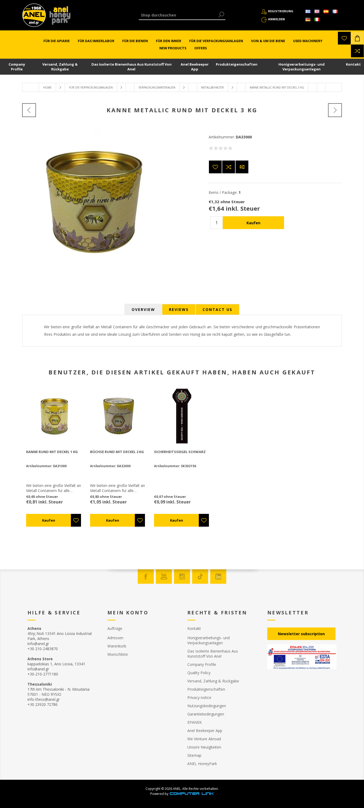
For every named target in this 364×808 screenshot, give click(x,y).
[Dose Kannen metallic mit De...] (335, 110)
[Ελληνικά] (308, 11)
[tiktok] (200, 576)
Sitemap (194, 755)
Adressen (115, 637)
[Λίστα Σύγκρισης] (357, 51)
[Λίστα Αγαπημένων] (344, 38)
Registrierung (280, 11)
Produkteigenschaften (236, 64)
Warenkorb (116, 646)
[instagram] (182, 576)
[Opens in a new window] (191, 793)
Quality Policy (199, 672)
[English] (317, 11)
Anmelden (276, 19)
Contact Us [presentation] (217, 309)
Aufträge (114, 628)
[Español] (326, 11)
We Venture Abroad (204, 738)
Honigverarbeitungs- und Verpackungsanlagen (301, 66)
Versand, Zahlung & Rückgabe (60, 66)
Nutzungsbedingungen (206, 705)
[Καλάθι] (357, 38)
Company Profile (17, 66)
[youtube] (164, 576)
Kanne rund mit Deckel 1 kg (52, 451)
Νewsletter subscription (301, 633)
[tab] (143, 309)
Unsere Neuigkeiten (204, 747)
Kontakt (353, 64)
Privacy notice (199, 697)
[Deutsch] (308, 19)
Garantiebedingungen (205, 714)
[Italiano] (317, 19)
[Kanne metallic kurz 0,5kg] (29, 110)
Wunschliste (117, 654)
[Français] (335, 11)
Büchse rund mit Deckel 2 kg (117, 451)
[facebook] (146, 576)
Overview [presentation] (143, 309)
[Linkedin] (218, 576)
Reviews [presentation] (179, 309)
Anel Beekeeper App (195, 66)
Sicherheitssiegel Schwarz (180, 451)
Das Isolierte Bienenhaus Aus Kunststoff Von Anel (131, 66)
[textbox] (178, 15)
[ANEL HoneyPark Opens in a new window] (58, 16)
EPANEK (194, 722)
